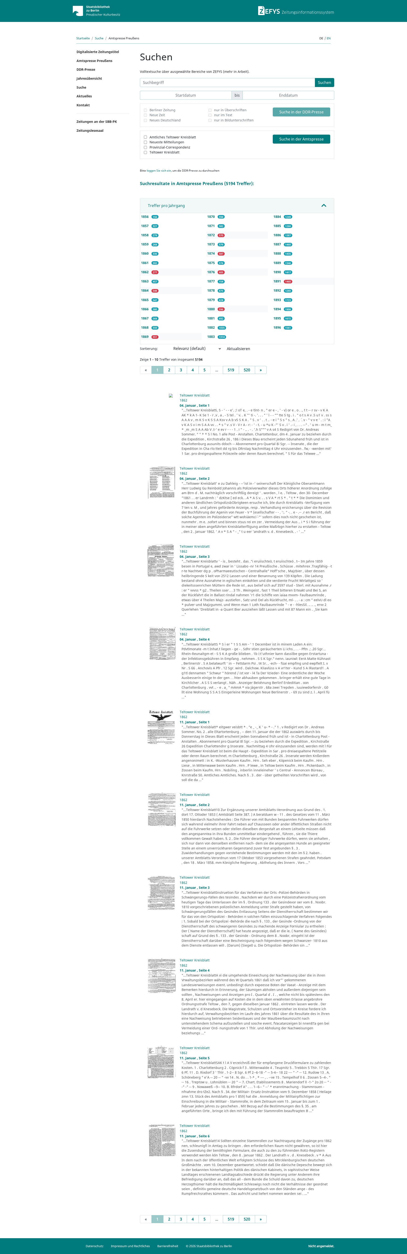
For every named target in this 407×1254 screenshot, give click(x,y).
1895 (277, 318)
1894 (277, 309)
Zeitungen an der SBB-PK (97, 121)
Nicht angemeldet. (321, 1246)
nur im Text (223, 115)
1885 (277, 225)
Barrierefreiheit (167, 1246)
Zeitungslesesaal (90, 130)
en (329, 38)
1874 (211, 253)
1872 (211, 235)
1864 (145, 290)
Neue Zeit (157, 115)
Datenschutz (94, 1246)
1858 (145, 235)
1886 (277, 235)
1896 (277, 327)
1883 (211, 336)
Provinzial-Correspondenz (170, 147)
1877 (211, 281)
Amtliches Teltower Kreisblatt (173, 137)
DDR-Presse (86, 69)
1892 (277, 290)
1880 (211, 309)
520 (247, 369)
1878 (211, 290)
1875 (211, 263)
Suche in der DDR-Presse (301, 112)
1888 (277, 253)
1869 (145, 336)
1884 (277, 216)
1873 (211, 244)
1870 (211, 216)
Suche (99, 38)
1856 (145, 216)
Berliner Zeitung (162, 110)
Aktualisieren (238, 348)
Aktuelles (84, 96)
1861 (145, 263)
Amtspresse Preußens (94, 60)
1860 (145, 253)
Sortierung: (149, 348)
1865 (145, 300)
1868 (145, 327)
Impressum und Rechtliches (130, 1246)
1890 (277, 272)
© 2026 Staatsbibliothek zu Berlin (209, 1246)
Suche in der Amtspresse (301, 139)
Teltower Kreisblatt (164, 152)
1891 (277, 281)
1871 (211, 225)
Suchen (324, 82)
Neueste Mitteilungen (167, 142)
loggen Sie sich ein (159, 170)
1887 (277, 244)
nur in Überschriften (230, 110)
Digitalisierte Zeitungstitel (98, 52)
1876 (211, 272)
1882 (211, 327)
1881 (211, 318)
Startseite (83, 38)
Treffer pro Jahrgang (166, 205)
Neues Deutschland (165, 120)
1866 (145, 309)
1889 (277, 263)
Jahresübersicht (89, 78)
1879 (211, 300)
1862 (145, 272)
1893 (277, 300)
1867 (145, 318)
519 (231, 369)
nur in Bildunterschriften (234, 120)
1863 (145, 281)
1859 (145, 244)
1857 (145, 225)
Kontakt (83, 105)
